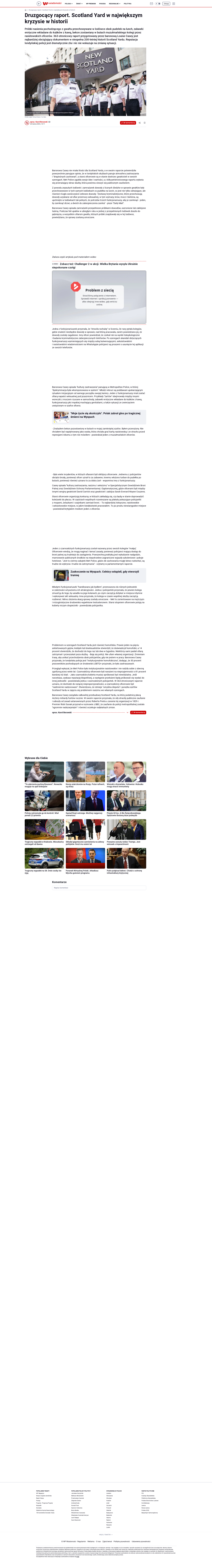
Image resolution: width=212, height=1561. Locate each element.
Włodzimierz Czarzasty (78, 1513)
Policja (38, 1500)
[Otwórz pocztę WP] (151, 3)
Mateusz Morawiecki (77, 1496)
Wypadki (38, 1505)
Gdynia (108, 1517)
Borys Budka (75, 1510)
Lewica (144, 1505)
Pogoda (102, 4)
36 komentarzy (129, 123)
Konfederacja (146, 1503)
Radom (108, 1520)
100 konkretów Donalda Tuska (45, 1513)
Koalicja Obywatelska (148, 1496)
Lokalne (108, 1493)
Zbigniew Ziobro (76, 1500)
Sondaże (38, 1508)
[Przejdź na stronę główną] (39, 5)
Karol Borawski (42, 122)
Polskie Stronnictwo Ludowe (150, 1500)
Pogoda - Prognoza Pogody (44, 1503)
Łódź (107, 1503)
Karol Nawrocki (75, 1520)
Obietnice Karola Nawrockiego (45, 1510)
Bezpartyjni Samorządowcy (150, 1513)
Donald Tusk (75, 1505)
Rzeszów (109, 1525)
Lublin (108, 1527)
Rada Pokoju (40, 1498)
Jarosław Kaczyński (77, 1493)
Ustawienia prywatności (140, 1541)
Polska (68, 4)
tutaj (77, 1556)
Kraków (108, 1500)
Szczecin (109, 1505)
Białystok (109, 1515)
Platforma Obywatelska (149, 1498)
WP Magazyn (40, 1493)
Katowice (109, 1522)
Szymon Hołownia (76, 1508)
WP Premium (91, 4)
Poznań (108, 1508)
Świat (78, 4)
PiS (143, 1493)
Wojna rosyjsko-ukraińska (44, 1496)
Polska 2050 (145, 1510)
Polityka (127, 4)
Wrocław (109, 1498)
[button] (158, 3)
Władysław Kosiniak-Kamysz (80, 1515)
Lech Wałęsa (75, 1517)
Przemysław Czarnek (77, 1498)
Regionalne (114, 4)
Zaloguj (166, 4)
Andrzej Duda (75, 1503)
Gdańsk (108, 1510)
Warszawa (109, 1496)
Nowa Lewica (146, 1508)
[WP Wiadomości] (54, 3)
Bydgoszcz (109, 1513)
